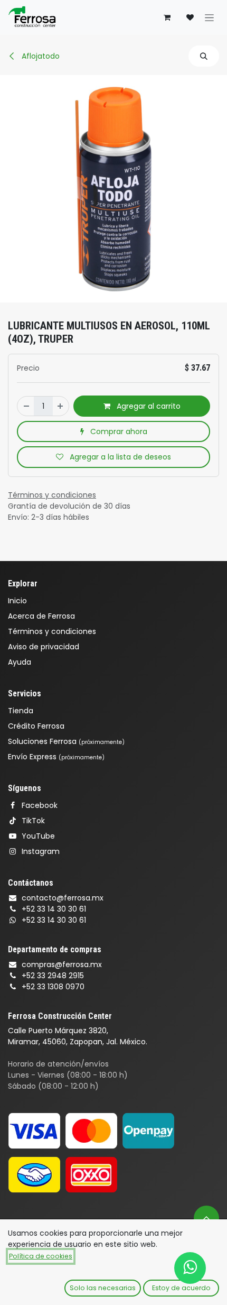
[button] (203, 56)
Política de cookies (40, 1256)
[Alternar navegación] (209, 17)
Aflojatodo (40, 56)
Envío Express (56, 756)
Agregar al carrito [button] (148, 406)
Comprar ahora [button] (117, 431)
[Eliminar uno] (25, 406)
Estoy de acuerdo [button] (181, 1287)
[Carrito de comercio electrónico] (166, 17)
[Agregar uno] (60, 406)
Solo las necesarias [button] (103, 1287)
